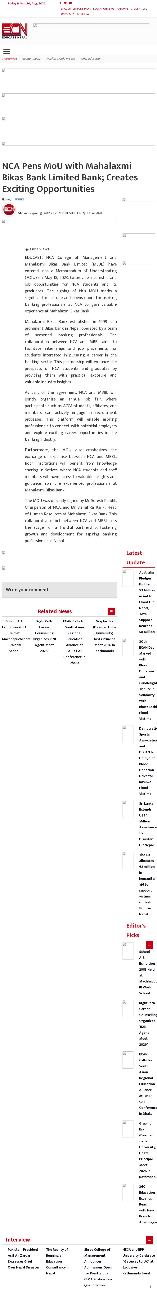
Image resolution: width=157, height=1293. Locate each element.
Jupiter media (31, 59)
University (87, 14)
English (66, 9)
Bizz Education (91, 59)
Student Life (69, 14)
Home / (6, 199)
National (125, 9)
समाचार (19, 199)
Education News (106, 9)
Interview (104, 14)
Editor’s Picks (83, 9)
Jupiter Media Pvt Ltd (61, 59)
